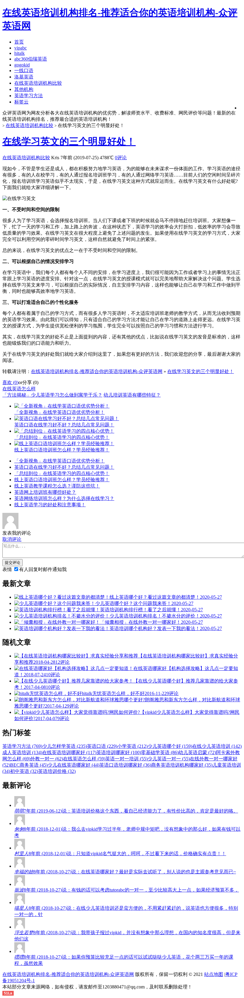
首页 (19, 41)
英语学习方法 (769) (22, 746)
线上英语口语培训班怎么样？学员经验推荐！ (62, 479)
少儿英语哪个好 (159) (170, 746)
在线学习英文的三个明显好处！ (69, 141)
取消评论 (11, 539)
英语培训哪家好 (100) (118, 752)
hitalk (19, 53)
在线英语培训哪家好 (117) (69, 752)
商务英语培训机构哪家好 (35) (181, 765)
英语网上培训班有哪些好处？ (45, 492)
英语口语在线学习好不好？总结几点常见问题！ (64, 467)
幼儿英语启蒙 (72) (197, 752)
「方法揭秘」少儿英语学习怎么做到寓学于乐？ (52, 394)
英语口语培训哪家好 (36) (125, 765)
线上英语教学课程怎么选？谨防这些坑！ (57, 485)
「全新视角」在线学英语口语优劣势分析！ (59, 460)
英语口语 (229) (102, 746)
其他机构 (23, 89)
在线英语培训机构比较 (38, 83)
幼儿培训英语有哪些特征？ (132, 394)
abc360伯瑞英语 (30, 58)
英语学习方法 (28, 95)
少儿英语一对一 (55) (169, 758)
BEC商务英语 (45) (29, 765)
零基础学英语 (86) (160, 752)
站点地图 (213, 974)
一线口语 (23, 70)
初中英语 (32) (24, 771)
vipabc (20, 47)
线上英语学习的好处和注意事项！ (50, 504)
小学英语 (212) (132, 746)
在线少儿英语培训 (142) (217, 746)
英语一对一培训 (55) (126, 758)
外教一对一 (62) (46, 758)
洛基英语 (23, 76)
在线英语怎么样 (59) (84, 758)
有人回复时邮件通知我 (43, 569)
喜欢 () (10, 382)
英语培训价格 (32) (57, 771)
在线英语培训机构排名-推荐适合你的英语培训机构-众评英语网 (96, 371)
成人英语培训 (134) (22, 752)
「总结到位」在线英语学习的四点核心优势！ (62, 473)
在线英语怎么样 (19, 388)
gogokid (22, 64)
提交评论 (12, 562)
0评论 (121, 157)
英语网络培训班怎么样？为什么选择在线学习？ (64, 498)
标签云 (21, 101)
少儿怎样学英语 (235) (64, 746)
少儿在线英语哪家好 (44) (73, 765)
